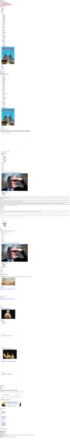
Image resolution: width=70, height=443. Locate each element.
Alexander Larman (3, 321)
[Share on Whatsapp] (3, 236)
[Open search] (0, 70)
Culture (4, 15)
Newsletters (4, 17)
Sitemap (2, 419)
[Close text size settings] (2, 154)
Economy (4, 27)
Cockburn (4, 14)
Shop (3, 23)
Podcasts (2, 9)
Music (3, 93)
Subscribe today (3, 428)
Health (3, 101)
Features (4, 103)
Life (1, 34)
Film (3, 31)
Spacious (6, 161)
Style (3, 39)
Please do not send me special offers (5, 435)
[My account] (3, 70)
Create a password (2, 433)
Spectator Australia (3, 422)
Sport (3, 38)
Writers (2, 8)
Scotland (4, 89)
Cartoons (4, 106)
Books (3, 91)
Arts (3, 29)
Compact (6, 159)
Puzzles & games (5, 107)
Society (4, 25)
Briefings (2, 10)
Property (4, 99)
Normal (6, 160)
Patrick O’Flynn (2, 229)
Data (3, 26)
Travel (3, 37)
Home (2, 7)
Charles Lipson (3, 334)
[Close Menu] (0, 71)
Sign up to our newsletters (4, 429)
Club (2, 11)
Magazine (4, 16)
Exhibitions (4, 30)
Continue (1, 436)
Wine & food (4, 36)
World (3, 87)
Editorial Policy (3, 413)
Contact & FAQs (3, 411)
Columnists (4, 42)
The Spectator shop (3, 423)
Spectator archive (3, 424)
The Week (4, 41)
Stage (3, 95)
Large (5, 158)
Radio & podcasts (5, 32)
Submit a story (3, 412)
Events (3, 21)
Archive (2, 12)
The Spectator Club (3, 425)
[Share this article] (2, 166)
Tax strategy (2, 418)
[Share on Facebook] (3, 164)
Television (4, 33)
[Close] (0, 388)
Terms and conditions (3, 417)
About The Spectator (3, 416)
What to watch (4, 97)
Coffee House (3, 85)
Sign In (2, 70)
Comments (3, 233)
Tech (3, 77)
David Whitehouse (3, 372)
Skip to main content (2, 0)
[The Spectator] (0, 6)
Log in (5, 431)
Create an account (2, 431)
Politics (4, 24)
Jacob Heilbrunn (2, 287)
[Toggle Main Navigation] (0, 4)
